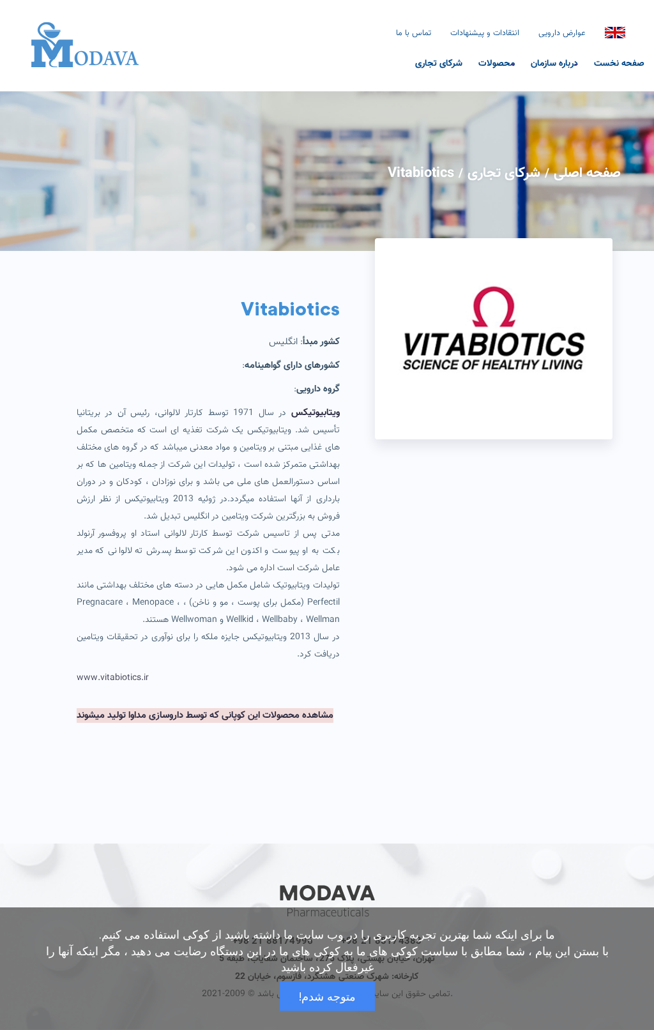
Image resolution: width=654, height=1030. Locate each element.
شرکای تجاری (438, 62)
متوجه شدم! (327, 996)
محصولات (496, 62)
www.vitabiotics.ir (113, 678)
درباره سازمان (554, 62)
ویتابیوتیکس (315, 412)
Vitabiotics (421, 173)
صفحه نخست (619, 62)
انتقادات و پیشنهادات (484, 33)
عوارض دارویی (562, 33)
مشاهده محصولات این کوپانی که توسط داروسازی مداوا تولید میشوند (205, 715)
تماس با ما (413, 33)
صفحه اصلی (587, 173)
